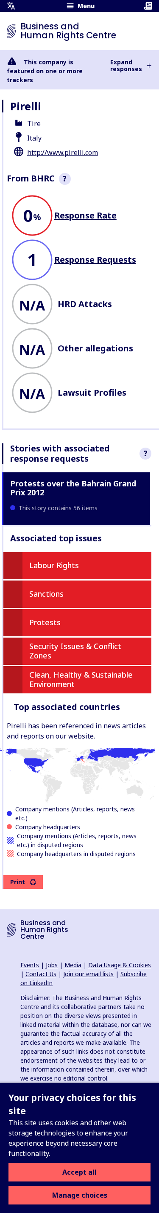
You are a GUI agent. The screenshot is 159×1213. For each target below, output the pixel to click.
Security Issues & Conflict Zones (75, 651)
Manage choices (79, 1195)
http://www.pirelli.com (62, 152)
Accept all (79, 1172)
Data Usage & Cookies (119, 965)
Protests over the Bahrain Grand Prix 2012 (73, 488)
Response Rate (85, 215)
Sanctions (46, 594)
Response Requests (95, 259)
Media (72, 965)
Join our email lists (88, 974)
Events (29, 965)
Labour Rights (54, 565)
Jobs (52, 965)
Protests (45, 622)
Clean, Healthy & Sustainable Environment (81, 679)
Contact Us (40, 974)
